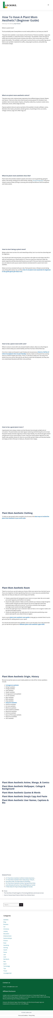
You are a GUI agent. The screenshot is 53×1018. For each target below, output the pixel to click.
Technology (6, 966)
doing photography (38, 180)
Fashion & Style (7, 938)
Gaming (5, 947)
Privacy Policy (32, 1015)
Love (4, 957)
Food (4, 943)
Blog (4, 922)
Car (4, 926)
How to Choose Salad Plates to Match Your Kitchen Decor (19, 895)
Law (4, 954)
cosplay (5, 931)
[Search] (21, 904)
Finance (5, 940)
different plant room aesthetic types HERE (32, 624)
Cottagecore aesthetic (12, 685)
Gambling (6, 945)
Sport (4, 964)
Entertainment (7, 936)
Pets (4, 961)
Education (6, 933)
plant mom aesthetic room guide (19, 617)
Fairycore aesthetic (11, 702)
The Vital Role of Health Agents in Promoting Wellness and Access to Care (24, 893)
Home (5, 891)
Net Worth (6, 959)
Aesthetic (5, 919)
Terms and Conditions (23, 1015)
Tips (4, 968)
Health (5, 950)
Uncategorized (7, 973)
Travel (5, 971)
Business (5, 924)
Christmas (6, 929)
